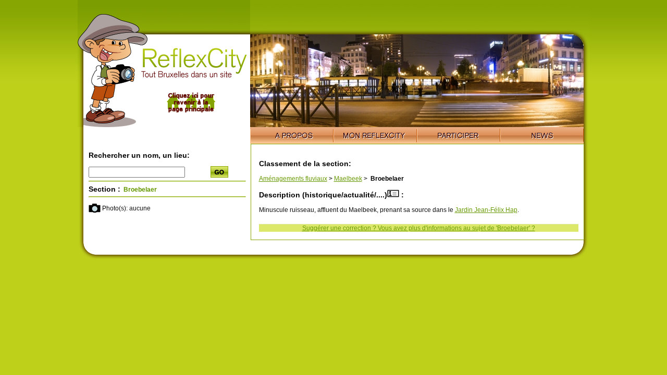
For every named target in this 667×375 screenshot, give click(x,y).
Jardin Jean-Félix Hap (486, 210)
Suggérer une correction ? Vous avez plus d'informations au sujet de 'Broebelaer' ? (418, 228)
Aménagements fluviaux (293, 178)
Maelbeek (348, 178)
